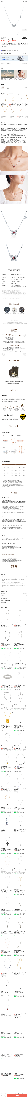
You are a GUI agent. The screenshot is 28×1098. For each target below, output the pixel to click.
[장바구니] (26, 1)
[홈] (22, 1)
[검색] (19, 1)
